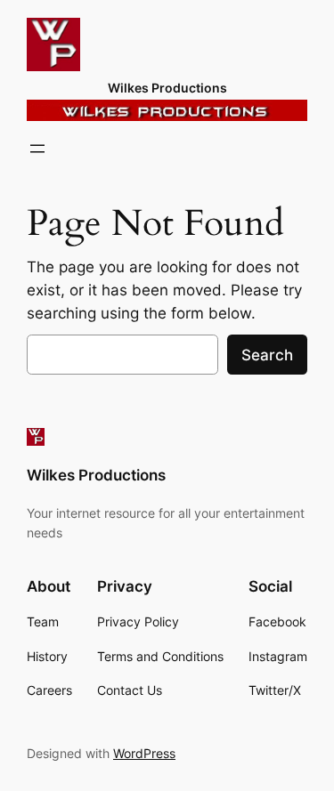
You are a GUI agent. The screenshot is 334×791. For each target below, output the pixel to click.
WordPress (144, 753)
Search (267, 355)
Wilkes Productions (167, 87)
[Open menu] (37, 148)
